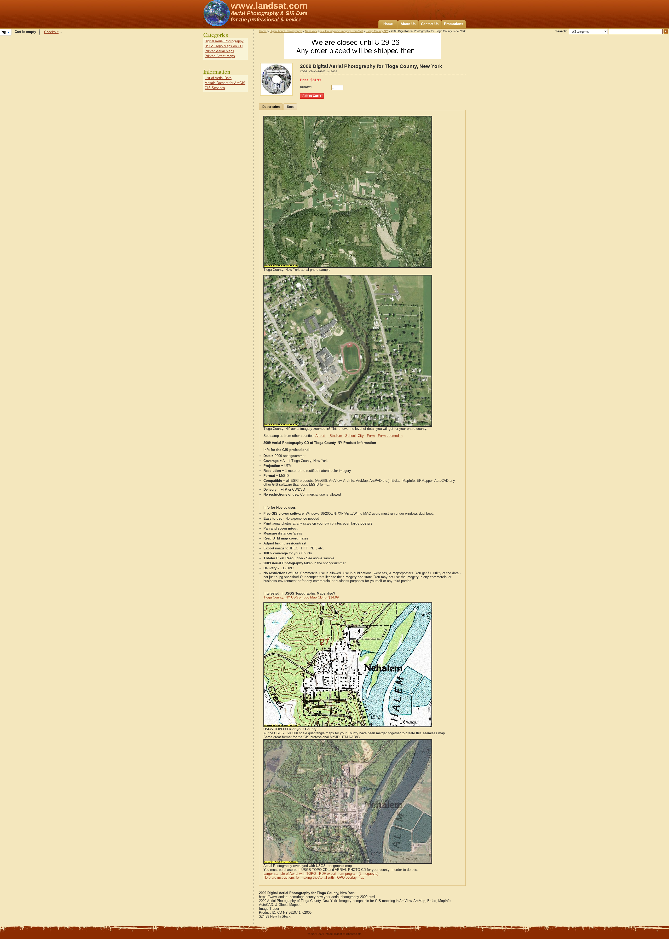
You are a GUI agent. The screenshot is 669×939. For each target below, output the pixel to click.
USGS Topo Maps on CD (224, 46)
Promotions (453, 24)
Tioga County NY (377, 31)
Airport (320, 436)
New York (311, 31)
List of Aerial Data (218, 78)
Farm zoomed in (389, 436)
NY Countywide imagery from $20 (341, 31)
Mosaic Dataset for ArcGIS (225, 83)
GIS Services (215, 88)
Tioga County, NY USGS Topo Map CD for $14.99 (301, 597)
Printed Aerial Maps (219, 51)
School (350, 436)
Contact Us (430, 24)
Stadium (335, 436)
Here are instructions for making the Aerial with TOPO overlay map (313, 877)
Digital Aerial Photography (286, 31)
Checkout (51, 32)
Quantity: (306, 86)
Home (388, 24)
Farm (370, 436)
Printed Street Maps (220, 56)
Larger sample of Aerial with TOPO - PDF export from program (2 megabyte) (320, 874)
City (361, 436)
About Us (408, 24)
